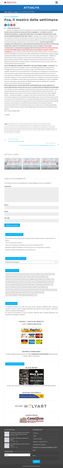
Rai (41, 129)
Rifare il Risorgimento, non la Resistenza (23, 250)
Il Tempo (34, 282)
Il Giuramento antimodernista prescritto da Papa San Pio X (26, 245)
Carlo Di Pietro (28, 276)
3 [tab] (28, 169)
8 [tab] (38, 169)
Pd (25, 129)
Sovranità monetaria (16, 242)
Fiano (24, 126)
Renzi (50, 129)
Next (57, 163)
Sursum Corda (16, 292)
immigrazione (42, 282)
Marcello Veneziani (49, 126)
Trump (24, 292)
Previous (6, 163)
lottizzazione (30, 126)
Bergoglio (18, 276)
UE (19, 132)
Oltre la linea (21, 290)
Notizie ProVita (11, 290)
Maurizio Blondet (34, 287)
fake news (47, 124)
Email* (34, 450)
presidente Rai (31, 129)
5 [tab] (32, 169)
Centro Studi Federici (41, 276)
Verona (41, 292)
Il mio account (37, 439)
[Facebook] (5, 25)
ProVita (35, 290)
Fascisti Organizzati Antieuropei (13, 126)
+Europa (9, 274)
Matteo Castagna (11, 287)
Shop (34, 436)
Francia (25, 279)
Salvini (54, 290)
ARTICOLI (35, 433)
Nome (6, 205)
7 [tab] (36, 169)
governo (40, 279)
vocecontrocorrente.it (13, 295)
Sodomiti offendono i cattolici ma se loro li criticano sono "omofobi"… (31, 247)
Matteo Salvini (22, 287)
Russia (54, 129)
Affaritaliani (18, 274)
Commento (7, 186)
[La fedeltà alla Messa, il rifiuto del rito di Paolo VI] (6, 445)
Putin (37, 129)
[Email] (14, 25)
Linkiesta (14, 284)
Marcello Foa (39, 126)
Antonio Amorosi (49, 274)
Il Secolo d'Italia (24, 282)
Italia (50, 282)
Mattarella (8, 129)
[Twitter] (8, 25)
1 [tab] (24, 169)
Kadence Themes (37, 466)
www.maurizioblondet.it (29, 295)
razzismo (45, 129)
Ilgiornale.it (49, 279)
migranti (44, 287)
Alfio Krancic (38, 274)
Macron (27, 284)
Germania (33, 279)
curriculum (32, 124)
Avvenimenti (15, 16)
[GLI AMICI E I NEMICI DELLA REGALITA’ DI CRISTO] (6, 439)
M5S (21, 284)
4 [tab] (30, 169)
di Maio (18, 279)
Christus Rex (10, 279)
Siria (8, 292)
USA (35, 292)
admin (16, 22)
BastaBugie (9, 276)
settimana (7, 132)
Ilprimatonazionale (12, 282)
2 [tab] (26, 169)
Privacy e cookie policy (40, 441)
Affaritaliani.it (27, 274)
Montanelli (15, 129)
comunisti (24, 124)
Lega (8, 284)
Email (6, 211)
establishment (39, 124)
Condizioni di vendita (39, 444)
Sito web (7, 218)
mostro (21, 129)
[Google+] (11, 25)
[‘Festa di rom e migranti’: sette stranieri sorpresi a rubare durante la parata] (6, 434)
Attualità (7, 16)
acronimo (10, 124)
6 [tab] (34, 169)
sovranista (14, 132)
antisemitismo (17, 124)
